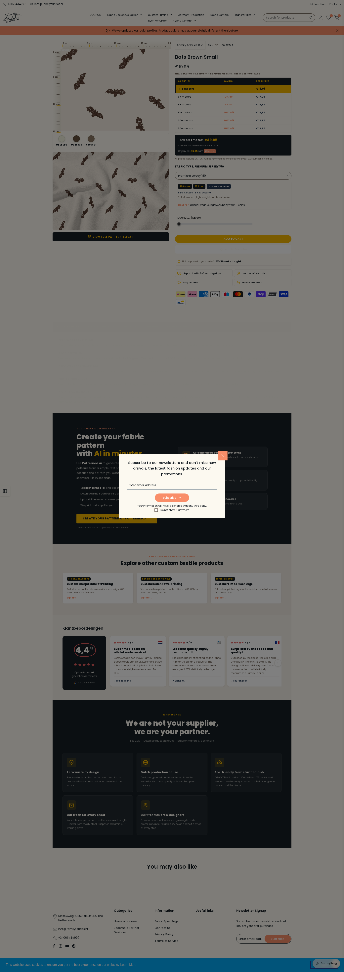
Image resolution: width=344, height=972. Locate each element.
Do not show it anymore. (175, 510)
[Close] (223, 455)
